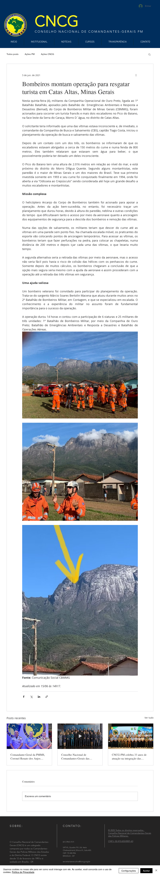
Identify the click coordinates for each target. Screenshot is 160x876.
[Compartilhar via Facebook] (23, 696)
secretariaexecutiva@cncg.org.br (76, 861)
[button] (149, 54)
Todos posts (12, 54)
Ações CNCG (47, 54)
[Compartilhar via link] (46, 696)
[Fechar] (156, 870)
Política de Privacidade (23, 872)
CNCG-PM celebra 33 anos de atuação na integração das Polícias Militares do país (129, 756)
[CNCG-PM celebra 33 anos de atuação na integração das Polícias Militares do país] (130, 736)
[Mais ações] (136, 75)
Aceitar (146, 870)
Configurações (128, 870)
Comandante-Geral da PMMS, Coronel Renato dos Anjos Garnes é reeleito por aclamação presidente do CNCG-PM (28, 756)
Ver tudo (149, 717)
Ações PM (30, 54)
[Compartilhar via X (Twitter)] (31, 696)
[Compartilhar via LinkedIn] (39, 696)
